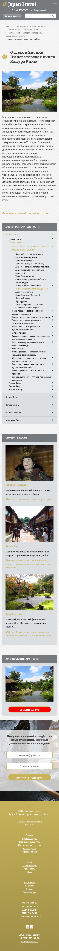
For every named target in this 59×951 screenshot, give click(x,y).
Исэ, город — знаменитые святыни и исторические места (29, 359)
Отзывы (29, 889)
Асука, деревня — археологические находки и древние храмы (29, 353)
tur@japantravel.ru (39, 10)
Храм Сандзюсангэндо (25, 276)
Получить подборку (29, 777)
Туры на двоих (29, 848)
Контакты (29, 885)
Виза (29, 872)
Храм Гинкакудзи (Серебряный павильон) (29, 271)
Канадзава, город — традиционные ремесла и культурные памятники (28, 564)
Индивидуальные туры (29, 842)
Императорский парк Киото (28, 285)
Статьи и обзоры (29, 865)
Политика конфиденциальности (29, 821)
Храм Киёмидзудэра (24, 260)
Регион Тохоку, (30, 499)
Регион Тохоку (15, 389)
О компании (29, 882)
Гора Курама (21, 301)
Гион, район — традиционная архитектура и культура (29, 256)
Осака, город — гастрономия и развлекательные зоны (26, 322)
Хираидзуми (45, 499)
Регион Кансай (15, 242)
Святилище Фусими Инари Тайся (30, 279)
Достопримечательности (29, 845)
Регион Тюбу (14, 386)
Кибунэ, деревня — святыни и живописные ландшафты (29, 306)
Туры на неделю (29, 851)
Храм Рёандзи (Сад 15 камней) (29, 263)
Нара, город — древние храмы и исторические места (27, 312)
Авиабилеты (29, 868)
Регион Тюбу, (29, 560)
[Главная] (29, 4)
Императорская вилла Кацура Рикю (32, 288)
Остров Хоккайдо (13, 412)
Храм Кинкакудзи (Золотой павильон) (32, 266)
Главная (29, 835)
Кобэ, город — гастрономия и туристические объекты (26, 328)
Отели (29, 862)
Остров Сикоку (12, 405)
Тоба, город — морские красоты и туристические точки (28, 366)
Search (53, 15)
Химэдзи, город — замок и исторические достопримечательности (31, 337)
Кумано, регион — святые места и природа (28, 372)
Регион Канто (15, 239)
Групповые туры (29, 838)
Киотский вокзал (23, 298)
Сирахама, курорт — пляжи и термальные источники (31, 378)
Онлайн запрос (12, 15)
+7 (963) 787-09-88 (19, 10)
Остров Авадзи (19, 333)
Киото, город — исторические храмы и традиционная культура (30, 248)
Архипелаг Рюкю (13, 420)
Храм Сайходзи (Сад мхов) (27, 295)
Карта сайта (29, 825)
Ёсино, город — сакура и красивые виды (31, 317)
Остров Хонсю (12, 234)
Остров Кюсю (11, 397)
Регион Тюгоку (15, 383)
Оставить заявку (29, 709)
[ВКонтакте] (47, 213)
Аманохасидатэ (19, 348)
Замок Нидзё (21, 282)
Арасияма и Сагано (24, 292)
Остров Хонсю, (15, 499)
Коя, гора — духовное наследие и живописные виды (28, 344)
